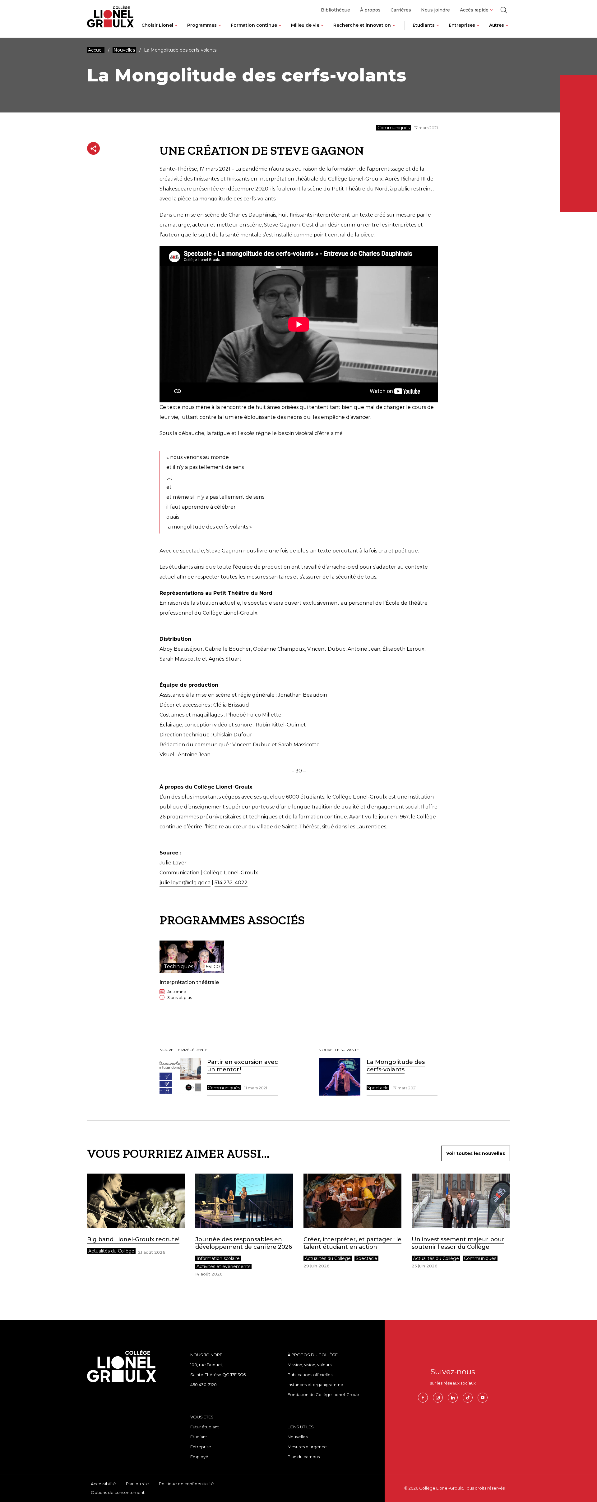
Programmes (202, 25)
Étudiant (198, 1436)
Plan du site (137, 1483)
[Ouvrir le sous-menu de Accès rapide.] (491, 10)
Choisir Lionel (157, 25)
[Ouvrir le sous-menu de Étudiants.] (438, 30)
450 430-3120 (203, 1384)
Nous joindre (435, 10)
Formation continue (254, 25)
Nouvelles (298, 1436)
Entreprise (200, 1446)
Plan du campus (304, 1456)
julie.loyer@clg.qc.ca (185, 883)
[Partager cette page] (93, 148)
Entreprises (462, 25)
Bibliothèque (335, 10)
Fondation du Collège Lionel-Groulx (323, 1394)
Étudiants (424, 25)
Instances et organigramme (315, 1384)
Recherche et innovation (362, 25)
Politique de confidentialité (186, 1483)
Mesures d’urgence (307, 1446)
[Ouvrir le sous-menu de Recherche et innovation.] (394, 30)
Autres (496, 25)
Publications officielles (310, 1374)
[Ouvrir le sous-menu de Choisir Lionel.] (176, 30)
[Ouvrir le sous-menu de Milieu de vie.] (322, 30)
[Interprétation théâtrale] (192, 975)
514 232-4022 (231, 883)
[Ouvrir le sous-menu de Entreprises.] (478, 30)
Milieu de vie (305, 25)
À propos (370, 10)
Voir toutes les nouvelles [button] (475, 1153)
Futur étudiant (204, 1426)
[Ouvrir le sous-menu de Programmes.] (220, 30)
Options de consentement (118, 1492)
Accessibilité (103, 1483)
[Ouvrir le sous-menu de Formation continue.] (280, 30)
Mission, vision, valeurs (309, 1364)
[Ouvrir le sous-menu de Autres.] (507, 30)
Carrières (401, 10)
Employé (199, 1456)
